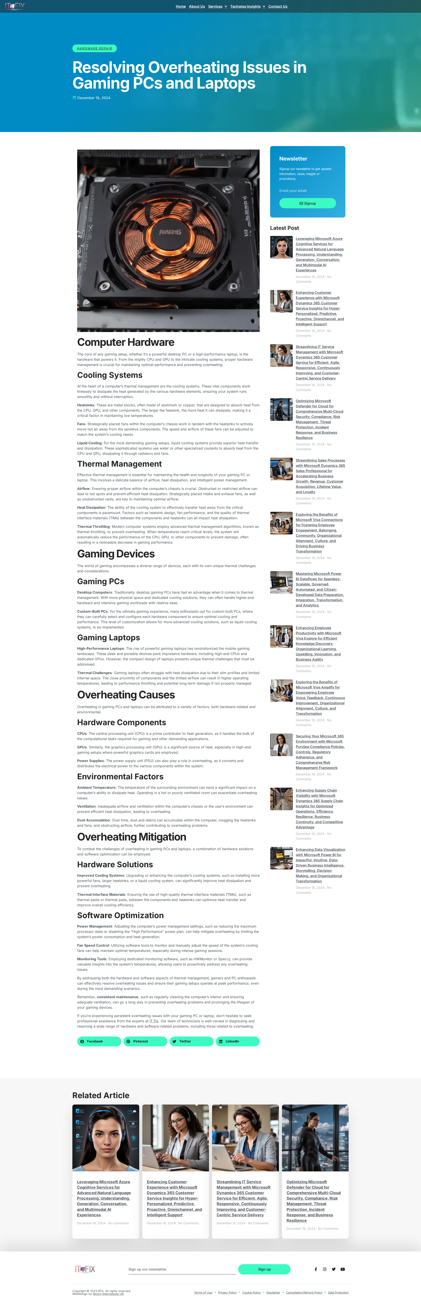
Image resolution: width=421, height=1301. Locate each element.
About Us (197, 6)
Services (215, 6)
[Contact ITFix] (316, 1269)
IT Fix (154, 1021)
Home (181, 6)
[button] (99, 1041)
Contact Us (277, 6)
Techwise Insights (245, 6)
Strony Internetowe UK (108, 1294)
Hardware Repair (94, 48)
